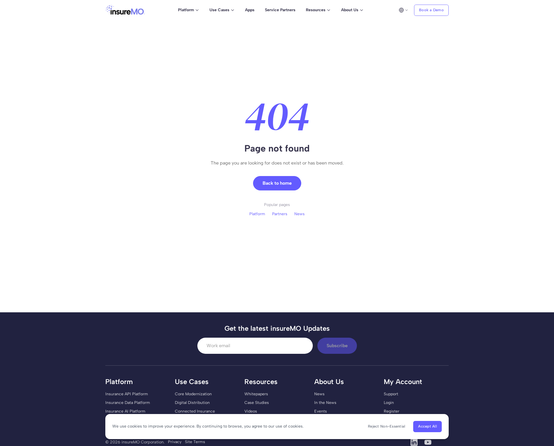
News (299, 213)
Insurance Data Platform (127, 402)
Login (389, 402)
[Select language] (403, 10)
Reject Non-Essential (386, 426)
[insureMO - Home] (125, 10)
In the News (325, 402)
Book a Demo (431, 10)
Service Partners (280, 9)
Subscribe (337, 345)
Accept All (427, 426)
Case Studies (256, 402)
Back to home (277, 183)
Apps (249, 9)
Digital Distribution (192, 402)
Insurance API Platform (126, 394)
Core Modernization (193, 394)
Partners (279, 213)
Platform (257, 213)
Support (391, 394)
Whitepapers (256, 394)
